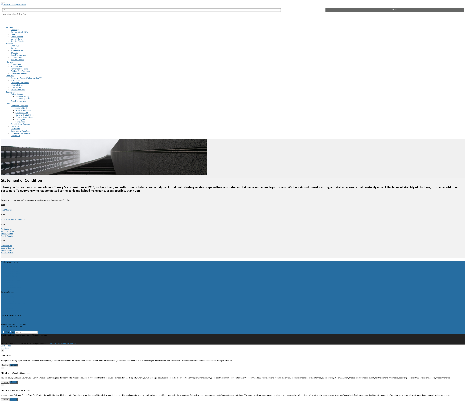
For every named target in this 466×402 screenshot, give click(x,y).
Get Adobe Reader (13, 310)
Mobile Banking (22, 96)
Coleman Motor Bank (25, 117)
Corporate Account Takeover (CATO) (26, 78)
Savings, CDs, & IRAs (19, 32)
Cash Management (18, 55)
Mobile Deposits (23, 98)
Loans (13, 34)
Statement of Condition (20, 131)
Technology (11, 92)
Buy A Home (16, 64)
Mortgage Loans (13, 273)
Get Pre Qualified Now (20, 71)
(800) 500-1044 (7, 320)
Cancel (13, 365)
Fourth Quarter (7, 236)
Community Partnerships (21, 133)
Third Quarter (7, 233)
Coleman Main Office (24, 115)
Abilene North (21, 108)
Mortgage (10, 62)
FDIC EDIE (15, 80)
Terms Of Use (54, 343)
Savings (14, 48)
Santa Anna (20, 122)
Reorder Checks (17, 41)
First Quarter (6, 210)
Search (41, 332)
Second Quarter (7, 231)
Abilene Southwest (23, 110)
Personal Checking (13, 267)
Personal (9, 27)
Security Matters (18, 89)
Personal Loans (12, 271)
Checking (15, 29)
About (8, 103)
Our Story (15, 126)
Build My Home (17, 66)
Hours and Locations (19, 105)
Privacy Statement (69, 343)
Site (13, 332)
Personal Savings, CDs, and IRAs (19, 269)
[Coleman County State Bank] (13, 4)
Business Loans (17, 50)
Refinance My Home (19, 69)
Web (7, 332)
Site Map (9, 308)
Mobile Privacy (17, 85)
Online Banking (17, 36)
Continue (5, 365)
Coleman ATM (22, 112)
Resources (10, 75)
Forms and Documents (20, 82)
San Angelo (20, 119)
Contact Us (15, 135)
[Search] (1, 332)
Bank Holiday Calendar (20, 124)
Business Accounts (13, 280)
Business (9, 43)
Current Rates (16, 39)
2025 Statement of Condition (13, 219)
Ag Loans (14, 52)
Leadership (15, 128)
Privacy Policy (17, 87)
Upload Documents (19, 73)
